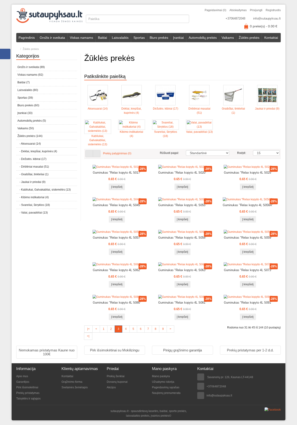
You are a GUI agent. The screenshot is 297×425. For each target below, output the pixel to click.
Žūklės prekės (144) (29, 136)
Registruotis (273, 10)
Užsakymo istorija (163, 381)
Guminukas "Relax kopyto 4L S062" (117, 270)
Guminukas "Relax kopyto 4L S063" (182, 270)
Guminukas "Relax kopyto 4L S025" (248, 172)
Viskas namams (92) (30, 74)
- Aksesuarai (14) (29, 143)
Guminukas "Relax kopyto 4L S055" (182, 205)
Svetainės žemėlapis (74, 387)
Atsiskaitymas (238, 10)
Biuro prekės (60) (28, 105)
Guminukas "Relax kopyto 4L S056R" (248, 205)
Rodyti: (241, 153)
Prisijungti (256, 10)
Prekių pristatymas (27, 393)
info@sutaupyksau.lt (267, 18)
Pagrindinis (27, 37)
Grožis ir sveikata (52, 37)
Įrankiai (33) (24, 113)
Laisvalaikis (120, 37)
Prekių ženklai (116, 376)
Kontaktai (271, 37)
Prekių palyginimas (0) (117, 153)
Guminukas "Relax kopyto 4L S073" (248, 270)
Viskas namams (81, 37)
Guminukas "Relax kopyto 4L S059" (248, 237)
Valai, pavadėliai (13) (199, 131)
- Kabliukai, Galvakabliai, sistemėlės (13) (44, 189)
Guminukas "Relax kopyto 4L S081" (182, 302)
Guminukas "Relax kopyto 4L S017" (117, 172)
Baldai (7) (23, 82)
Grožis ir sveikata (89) (31, 67)
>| (88, 336)
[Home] (17, 49)
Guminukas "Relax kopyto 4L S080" (117, 302)
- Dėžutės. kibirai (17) (31, 159)
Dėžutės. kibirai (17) (165, 108)
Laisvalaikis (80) (27, 90)
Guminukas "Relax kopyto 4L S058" (182, 237)
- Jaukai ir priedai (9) (31, 182)
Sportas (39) (25, 97)
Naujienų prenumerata (166, 393)
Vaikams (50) (25, 128)
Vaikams (228, 37)
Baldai (102, 37)
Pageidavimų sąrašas (165, 387)
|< (88, 329)
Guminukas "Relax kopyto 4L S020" (182, 172)
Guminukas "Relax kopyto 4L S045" (117, 205)
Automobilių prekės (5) (31, 120)
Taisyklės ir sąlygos (28, 398)
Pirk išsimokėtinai (27, 387)
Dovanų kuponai (117, 381)
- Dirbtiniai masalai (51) (33, 166)
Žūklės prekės (249, 37)
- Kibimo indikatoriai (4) (33, 197)
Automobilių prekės (203, 37)
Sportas (139, 37)
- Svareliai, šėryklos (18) (33, 205)
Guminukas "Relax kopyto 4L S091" (248, 302)
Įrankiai (178, 37)
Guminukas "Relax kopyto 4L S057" (117, 237)
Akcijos (111, 387)
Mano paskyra (161, 376)
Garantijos (22, 381)
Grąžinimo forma (71, 381)
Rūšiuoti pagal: (169, 153)
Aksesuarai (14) (98, 108)
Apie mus (22, 376)
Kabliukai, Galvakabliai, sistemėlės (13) (97, 140)
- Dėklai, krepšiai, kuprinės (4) (37, 151)
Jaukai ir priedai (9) (267, 108)
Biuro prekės (159, 37)
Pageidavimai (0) (215, 10)
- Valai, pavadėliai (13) (32, 212)
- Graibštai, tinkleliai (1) (32, 174)
